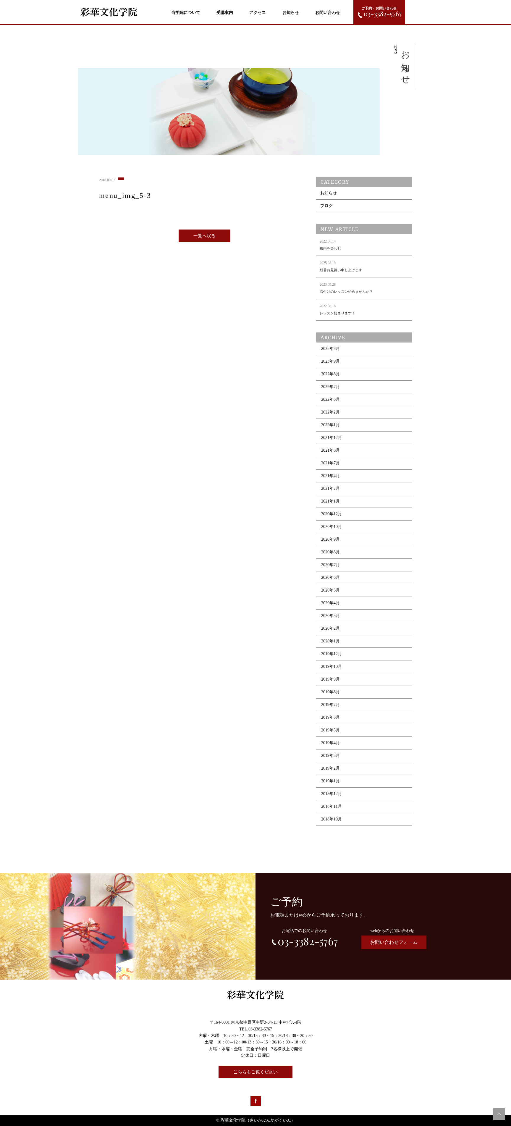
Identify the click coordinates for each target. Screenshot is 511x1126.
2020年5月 (330, 590)
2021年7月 (330, 463)
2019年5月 (330, 730)
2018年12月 (331, 793)
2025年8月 (330, 348)
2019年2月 (330, 768)
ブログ (326, 205)
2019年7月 (330, 704)
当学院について (185, 12)
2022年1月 (330, 425)
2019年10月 (331, 666)
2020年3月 (330, 615)
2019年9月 (330, 679)
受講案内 (224, 12)
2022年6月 (330, 399)
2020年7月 (330, 565)
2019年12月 (331, 654)
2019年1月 (330, 781)
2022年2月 (330, 412)
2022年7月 (330, 387)
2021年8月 (330, 450)
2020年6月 (330, 577)
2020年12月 (331, 514)
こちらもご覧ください (255, 1072)
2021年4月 (330, 476)
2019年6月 (330, 717)
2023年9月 (330, 361)
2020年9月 (330, 539)
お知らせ (290, 12)
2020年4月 (330, 603)
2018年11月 (331, 806)
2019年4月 (330, 743)
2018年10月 (331, 819)
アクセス (257, 12)
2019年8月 (330, 692)
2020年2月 (330, 628)
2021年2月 (330, 488)
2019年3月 (330, 755)
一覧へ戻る (204, 235)
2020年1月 (330, 641)
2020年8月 (330, 552)
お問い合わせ (327, 12)
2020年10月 (331, 526)
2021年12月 (331, 437)
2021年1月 (330, 501)
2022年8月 (330, 374)
